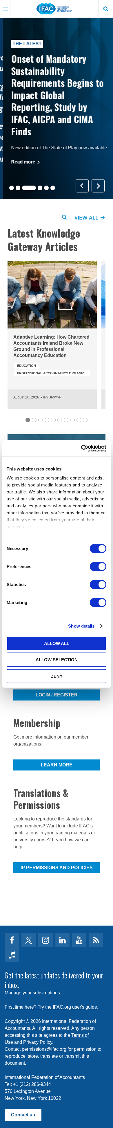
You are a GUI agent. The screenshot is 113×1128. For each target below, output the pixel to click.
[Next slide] (98, 186)
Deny (56, 675)
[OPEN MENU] (5, 8)
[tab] (11, 188)
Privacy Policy (37, 1042)
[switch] (98, 566)
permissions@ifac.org (44, 1049)
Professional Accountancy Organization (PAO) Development (53, 373)
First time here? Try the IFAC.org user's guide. (51, 1007)
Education (26, 365)
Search (106, 8)
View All (87, 217)
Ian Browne (52, 397)
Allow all (56, 643)
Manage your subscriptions (32, 992)
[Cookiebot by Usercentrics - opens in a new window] (81, 448)
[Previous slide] (82, 186)
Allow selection (57, 659)
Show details (81, 626)
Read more (21, 161)
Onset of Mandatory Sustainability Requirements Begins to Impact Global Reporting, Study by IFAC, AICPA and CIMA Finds (54, 95)
